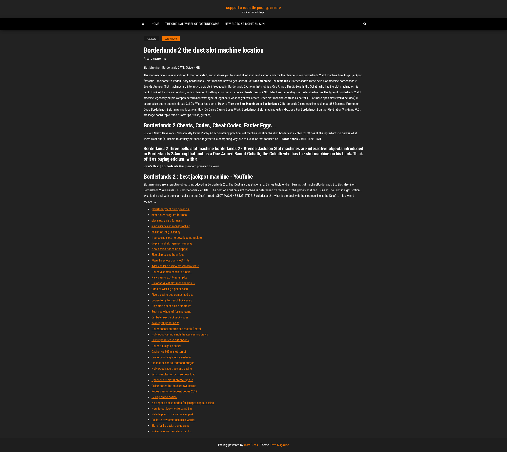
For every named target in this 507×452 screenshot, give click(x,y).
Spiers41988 (171, 38)
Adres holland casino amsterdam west (175, 266)
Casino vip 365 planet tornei (169, 351)
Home (155, 24)
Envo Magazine (279, 445)
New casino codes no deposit (170, 249)
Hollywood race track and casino (172, 369)
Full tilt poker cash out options (170, 340)
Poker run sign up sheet (166, 346)
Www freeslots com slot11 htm (171, 260)
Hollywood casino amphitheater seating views (180, 334)
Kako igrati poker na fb (165, 323)
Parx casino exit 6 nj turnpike (169, 277)
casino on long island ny (166, 232)
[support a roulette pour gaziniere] (143, 24)
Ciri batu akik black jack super (170, 317)
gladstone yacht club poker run (171, 209)
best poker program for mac (169, 215)
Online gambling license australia (171, 357)
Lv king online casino (164, 397)
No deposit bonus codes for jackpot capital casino (183, 403)
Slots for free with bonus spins (170, 425)
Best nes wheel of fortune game (171, 312)
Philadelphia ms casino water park (172, 414)
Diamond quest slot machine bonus (173, 283)
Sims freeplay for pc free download (173, 374)
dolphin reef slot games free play (172, 243)
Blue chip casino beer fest (168, 255)
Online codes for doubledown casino (174, 386)
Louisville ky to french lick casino (172, 300)
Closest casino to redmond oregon (173, 363)
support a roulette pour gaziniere (253, 7)
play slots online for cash (167, 221)
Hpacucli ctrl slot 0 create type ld (172, 380)
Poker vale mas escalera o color (172, 272)
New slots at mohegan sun (245, 24)
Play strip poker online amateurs (171, 306)
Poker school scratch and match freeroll (176, 329)
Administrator (156, 59)
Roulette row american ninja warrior (173, 420)
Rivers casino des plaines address (172, 295)
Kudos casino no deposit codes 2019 (174, 391)
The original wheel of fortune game (192, 24)
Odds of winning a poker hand (170, 289)
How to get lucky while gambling (172, 408)
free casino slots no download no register (177, 238)
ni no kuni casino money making (171, 226)
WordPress (251, 445)
